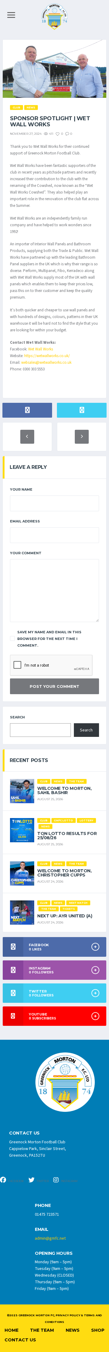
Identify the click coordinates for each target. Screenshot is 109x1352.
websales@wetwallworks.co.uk (46, 362)
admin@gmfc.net (50, 1238)
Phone (43, 1205)
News (73, 1330)
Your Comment (25, 553)
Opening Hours (53, 1253)
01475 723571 (47, 1214)
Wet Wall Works (40, 349)
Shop (97, 1330)
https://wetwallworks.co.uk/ (47, 356)
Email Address (25, 521)
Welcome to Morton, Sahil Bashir (64, 790)
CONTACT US (24, 1133)
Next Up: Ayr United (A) (64, 916)
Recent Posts (29, 760)
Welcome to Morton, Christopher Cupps (64, 873)
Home (11, 1330)
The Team (42, 1330)
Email (41, 1229)
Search (17, 717)
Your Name (21, 489)
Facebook (16, 1181)
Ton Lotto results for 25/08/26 (67, 835)
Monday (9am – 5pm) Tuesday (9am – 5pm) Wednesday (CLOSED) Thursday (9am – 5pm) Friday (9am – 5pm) (55, 1275)
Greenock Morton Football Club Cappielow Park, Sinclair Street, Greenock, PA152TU (37, 1148)
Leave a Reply (28, 467)
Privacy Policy (68, 1315)
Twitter (42, 1181)
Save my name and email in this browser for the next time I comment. (49, 639)
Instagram (69, 1181)
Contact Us (20, 1340)
